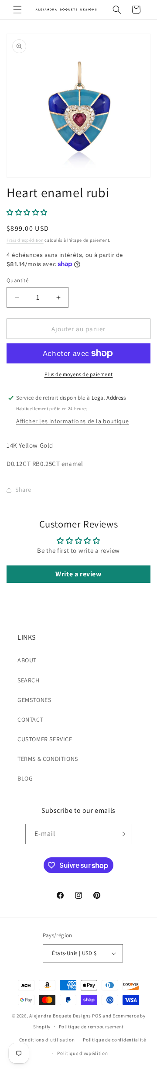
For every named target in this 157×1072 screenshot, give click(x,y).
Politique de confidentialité (114, 1040)
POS (96, 1016)
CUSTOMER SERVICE (44, 739)
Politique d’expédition (82, 1053)
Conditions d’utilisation (47, 1040)
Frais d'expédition (25, 240)
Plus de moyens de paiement (78, 374)
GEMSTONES (34, 700)
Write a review (78, 574)
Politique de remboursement (91, 1027)
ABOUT (27, 660)
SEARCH (28, 680)
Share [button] (23, 489)
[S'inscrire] (122, 834)
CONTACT (30, 719)
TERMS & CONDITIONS (47, 759)
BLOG (25, 778)
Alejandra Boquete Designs (60, 1016)
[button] (17, 9)
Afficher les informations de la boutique (72, 421)
